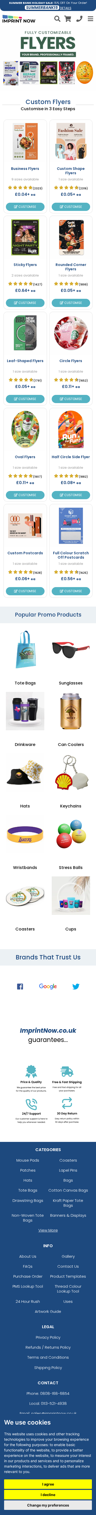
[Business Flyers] (25, 141)
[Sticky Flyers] (25, 237)
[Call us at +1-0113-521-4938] (79, 19)
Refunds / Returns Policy (48, 1347)
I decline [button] (48, 1494)
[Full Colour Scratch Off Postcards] (71, 525)
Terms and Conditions (48, 1357)
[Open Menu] (89, 18)
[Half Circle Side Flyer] (71, 429)
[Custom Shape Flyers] (71, 141)
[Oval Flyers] (25, 429)
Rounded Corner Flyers (71, 267)
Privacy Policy (48, 1337)
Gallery (68, 1256)
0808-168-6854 (54, 1393)
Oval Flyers (25, 456)
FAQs (28, 1266)
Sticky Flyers (25, 264)
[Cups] (71, 895)
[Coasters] (25, 895)
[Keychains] (71, 772)
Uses (68, 1301)
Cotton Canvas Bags (68, 1190)
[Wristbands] (25, 834)
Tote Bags (27, 1190)
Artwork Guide (48, 1311)
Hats (28, 1180)
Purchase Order (27, 1276)
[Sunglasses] (71, 649)
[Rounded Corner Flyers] (71, 237)
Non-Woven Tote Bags (28, 1218)
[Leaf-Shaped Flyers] (25, 333)
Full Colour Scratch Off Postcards (71, 555)
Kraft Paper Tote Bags (68, 1203)
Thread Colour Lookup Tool (68, 1289)
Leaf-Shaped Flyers (25, 360)
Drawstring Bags (28, 1200)
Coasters (68, 1160)
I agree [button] (48, 1484)
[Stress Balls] (71, 834)
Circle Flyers (70, 360)
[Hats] (25, 772)
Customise (27, 206)
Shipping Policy (48, 1367)
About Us (27, 1256)
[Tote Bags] (25, 649)
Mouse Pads (27, 1160)
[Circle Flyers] (71, 333)
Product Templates (68, 1276)
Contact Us (68, 1266)
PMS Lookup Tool (28, 1286)
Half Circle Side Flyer (71, 456)
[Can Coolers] (71, 711)
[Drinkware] (25, 711)
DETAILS (65, 8)
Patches (28, 1170)
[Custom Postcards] (25, 525)
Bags (68, 1180)
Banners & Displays (68, 1215)
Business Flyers (25, 168)
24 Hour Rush (28, 1301)
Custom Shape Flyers (71, 171)
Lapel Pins (68, 1170)
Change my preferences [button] (48, 1505)
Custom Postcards (25, 553)
